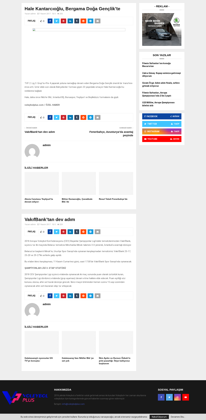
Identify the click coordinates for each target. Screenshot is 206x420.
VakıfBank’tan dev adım (40, 131)
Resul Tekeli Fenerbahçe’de (113, 199)
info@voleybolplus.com (73, 404)
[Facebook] (161, 397)
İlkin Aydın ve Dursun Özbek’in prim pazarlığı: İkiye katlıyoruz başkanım (114, 361)
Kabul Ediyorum (159, 417)
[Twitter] (169, 397)
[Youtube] (185, 397)
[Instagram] (177, 397)
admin (33, 14)
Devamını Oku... (178, 417)
